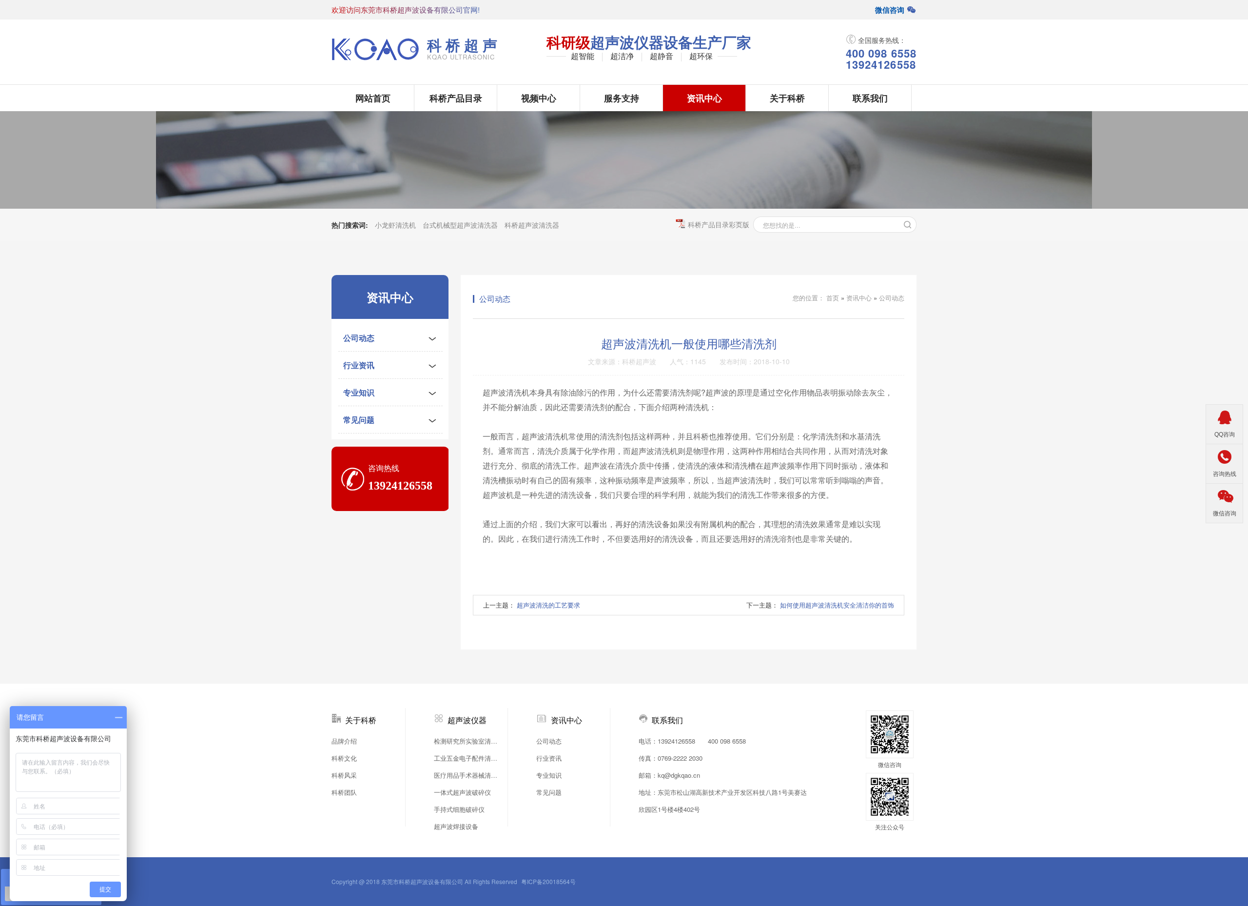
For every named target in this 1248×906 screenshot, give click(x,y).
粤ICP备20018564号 (548, 881)
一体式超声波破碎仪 (462, 792)
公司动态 (358, 337)
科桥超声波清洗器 (532, 225)
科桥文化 (344, 758)
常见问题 (358, 419)
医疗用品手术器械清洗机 (468, 775)
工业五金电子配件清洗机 (468, 758)
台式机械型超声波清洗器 (460, 225)
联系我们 (870, 98)
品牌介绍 (344, 741)
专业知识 (358, 392)
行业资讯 (358, 365)
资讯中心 (704, 98)
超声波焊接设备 (456, 826)
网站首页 (372, 98)
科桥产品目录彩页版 (718, 224)
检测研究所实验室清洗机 (468, 741)
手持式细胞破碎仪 (459, 809)
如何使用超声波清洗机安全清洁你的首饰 (837, 605)
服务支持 (621, 98)
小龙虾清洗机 (395, 225)
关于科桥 (787, 98)
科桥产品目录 (455, 98)
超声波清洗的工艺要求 (548, 605)
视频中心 (538, 98)
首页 (832, 297)
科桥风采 (344, 775)
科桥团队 (344, 792)
